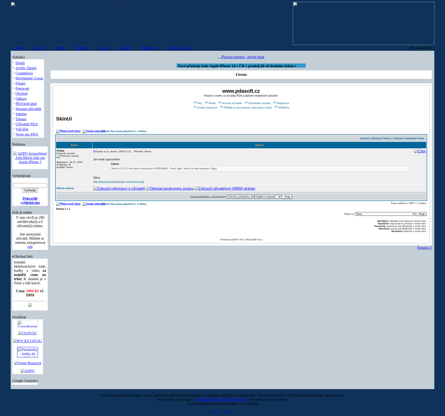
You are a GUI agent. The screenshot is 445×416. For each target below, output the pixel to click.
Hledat (212, 103)
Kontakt (125, 48)
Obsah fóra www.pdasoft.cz (119, 131)
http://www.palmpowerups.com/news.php (118, 182)
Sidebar (21, 114)
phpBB (234, 239)
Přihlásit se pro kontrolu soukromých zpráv (247, 107)
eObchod (82, 48)
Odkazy (21, 99)
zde (30, 247)
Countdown (24, 73)
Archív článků (26, 68)
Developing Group (29, 78)
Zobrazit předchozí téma (375, 138)
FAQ (199, 103)
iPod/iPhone (149, 48)
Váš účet (38, 48)
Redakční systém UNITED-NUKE (221, 399)
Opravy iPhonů (179, 48)
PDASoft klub (26, 104)
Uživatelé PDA (27, 124)
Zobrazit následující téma (408, 138)
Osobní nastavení (207, 107)
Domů (18, 48)
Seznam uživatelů (28, 109)
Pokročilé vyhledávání (30, 201)
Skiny (143, 131)
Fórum (60, 48)
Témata (103, 48)
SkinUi (64, 119)
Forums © (424, 248)
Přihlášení (283, 107)
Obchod (21, 93)
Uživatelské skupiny (259, 103)
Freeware (22, 88)
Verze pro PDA (27, 134)
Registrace (283, 103)
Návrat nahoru (65, 188)
